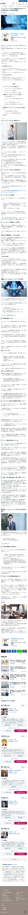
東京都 (11, 708)
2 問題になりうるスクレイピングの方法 (12, 94)
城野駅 (11, 772)
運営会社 (4, 907)
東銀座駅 (12, 710)
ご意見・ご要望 (19, 892)
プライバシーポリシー (20, 895)
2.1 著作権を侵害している (9, 96)
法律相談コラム (6, 895)
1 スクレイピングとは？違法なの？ (11, 86)
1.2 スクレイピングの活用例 (10, 90)
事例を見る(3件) (7, 725)
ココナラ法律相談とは (7, 892)
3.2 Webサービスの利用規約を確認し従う (13, 113)
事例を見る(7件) (7, 848)
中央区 (15, 708)
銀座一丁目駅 (12, 833)
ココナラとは (5, 897)
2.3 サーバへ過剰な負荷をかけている (12, 102)
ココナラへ (3, 1)
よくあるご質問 (6, 899)
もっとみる (14, 859)
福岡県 (11, 770)
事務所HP (13, 40)
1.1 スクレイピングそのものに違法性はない (13, 88)
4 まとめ (5, 115)
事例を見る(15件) (8, 755)
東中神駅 (12, 802)
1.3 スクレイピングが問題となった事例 (12, 92)
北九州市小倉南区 (17, 770)
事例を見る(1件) (7, 817)
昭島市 (15, 801)
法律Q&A (4, 893)
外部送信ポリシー (19, 897)
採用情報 (4, 909)
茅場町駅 (12, 741)
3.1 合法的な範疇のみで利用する (11, 111)
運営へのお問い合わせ (7, 900)
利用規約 (18, 893)
